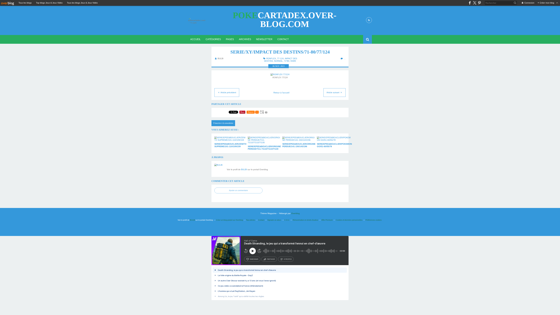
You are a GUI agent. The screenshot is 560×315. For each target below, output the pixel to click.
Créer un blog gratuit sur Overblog (229, 220)
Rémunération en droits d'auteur (305, 220)
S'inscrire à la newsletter (223, 123)
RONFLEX (271, 58)
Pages (230, 39)
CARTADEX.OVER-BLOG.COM (284, 19)
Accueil (195, 39)
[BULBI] (219, 169)
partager (271, 259)
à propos (288, 259)
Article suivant (333, 92)
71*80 (286, 61)
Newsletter (264, 39)
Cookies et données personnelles (349, 220)
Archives (245, 39)
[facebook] (470, 3)
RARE (293, 61)
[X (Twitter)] (474, 3)
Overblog (295, 213)
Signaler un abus (274, 220)
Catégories (213, 39)
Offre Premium (327, 220)
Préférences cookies (373, 220)
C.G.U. (287, 220)
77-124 (280, 58)
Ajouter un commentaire (238, 190)
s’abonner (254, 259)
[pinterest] (479, 3)
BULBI (244, 169)
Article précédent (228, 92)
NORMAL (278, 61)
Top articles (250, 220)
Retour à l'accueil (281, 92)
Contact (283, 39)
